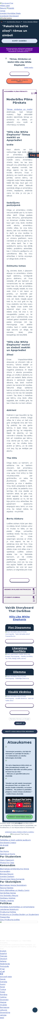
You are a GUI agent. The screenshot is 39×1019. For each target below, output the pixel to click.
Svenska (3, 982)
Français (3, 956)
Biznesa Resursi (6, 874)
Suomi (2, 984)
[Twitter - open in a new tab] (1, 935)
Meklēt (19, 723)
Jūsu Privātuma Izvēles (10, 920)
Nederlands (5, 964)
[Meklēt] (10, 8)
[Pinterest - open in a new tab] (1, 938)
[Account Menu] (6, 18)
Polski (2, 992)
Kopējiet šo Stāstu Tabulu (19, 80)
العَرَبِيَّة (2, 971)
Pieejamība (5, 917)
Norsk (2, 987)
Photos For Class (7, 863)
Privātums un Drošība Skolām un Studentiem (19, 914)
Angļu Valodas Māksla (30, 22)
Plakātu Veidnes (7, 901)
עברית (2, 969)
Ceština (3, 997)
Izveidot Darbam (7, 877)
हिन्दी (1, 974)
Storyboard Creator (8, 843)
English (3, 951)
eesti (2, 1018)
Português (4, 966)
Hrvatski (3, 1005)
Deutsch (3, 959)
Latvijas (3, 1015)
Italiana (3, 961)
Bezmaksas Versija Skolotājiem (13, 885)
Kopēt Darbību (19, 41)
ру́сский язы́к (6, 977)
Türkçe (3, 989)
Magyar (3, 1002)
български (4, 1007)
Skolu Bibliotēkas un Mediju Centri (14, 890)
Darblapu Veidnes (7, 898)
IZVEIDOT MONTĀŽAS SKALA (19, 817)
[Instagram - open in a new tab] (1, 932)
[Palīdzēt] (34, 1010)
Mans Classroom (7, 860)
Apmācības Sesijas (8, 893)
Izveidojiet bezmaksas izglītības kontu (20, 50)
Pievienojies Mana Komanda (12, 879)
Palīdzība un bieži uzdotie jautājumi (15, 840)
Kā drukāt (4, 845)
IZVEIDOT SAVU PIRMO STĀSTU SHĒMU (19, 832)
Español (3, 954)
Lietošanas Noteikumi (9, 909)
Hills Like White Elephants (19, 618)
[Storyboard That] (6, 3)
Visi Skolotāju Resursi (13, 22)
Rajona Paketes (6, 888)
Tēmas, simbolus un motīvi (19, 109)
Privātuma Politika (8, 912)
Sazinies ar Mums (7, 854)
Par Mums (4, 851)
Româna (3, 995)
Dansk (2, 979)
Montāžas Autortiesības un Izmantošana (17, 907)
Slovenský (4, 1000)
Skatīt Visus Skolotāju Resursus (19, 731)
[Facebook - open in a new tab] (1, 929)
